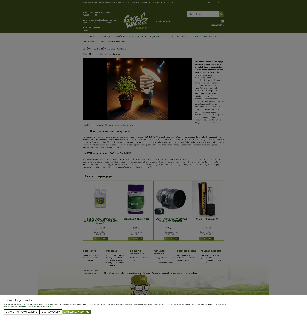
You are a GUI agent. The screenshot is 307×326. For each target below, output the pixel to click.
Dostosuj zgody (51, 312)
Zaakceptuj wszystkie (76, 312)
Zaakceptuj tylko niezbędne (21, 312)
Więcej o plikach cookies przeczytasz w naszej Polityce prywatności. (29, 306)
